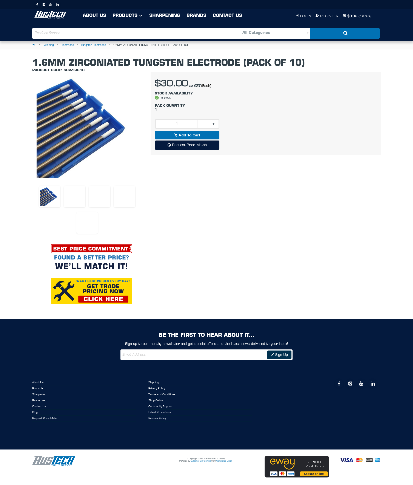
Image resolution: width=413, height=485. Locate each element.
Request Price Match (189, 145)
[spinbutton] (176, 124)
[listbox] (258, 33)
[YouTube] (50, 4)
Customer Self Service (201, 461)
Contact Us (227, 16)
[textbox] (119, 33)
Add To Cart (189, 135)
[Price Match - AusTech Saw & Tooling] (91, 248)
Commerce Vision (224, 461)
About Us (94, 16)
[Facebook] (37, 4)
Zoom (92, 129)
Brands (196, 16)
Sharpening (164, 16)
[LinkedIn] (57, 4)
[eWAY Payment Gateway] (297, 477)
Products (124, 16)
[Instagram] (44, 4)
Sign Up (281, 355)
